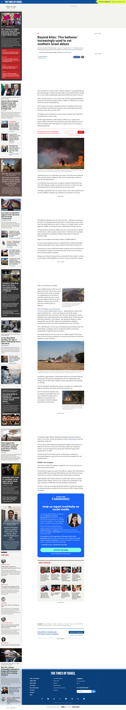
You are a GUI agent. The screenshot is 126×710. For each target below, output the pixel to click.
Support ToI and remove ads (118, 1)
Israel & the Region (47, 623)
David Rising (18, 238)
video (31, 694)
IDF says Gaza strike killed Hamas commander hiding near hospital (10, 53)
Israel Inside (33, 683)
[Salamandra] (75, 706)
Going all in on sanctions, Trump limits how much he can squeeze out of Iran (13, 243)
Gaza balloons (60, 623)
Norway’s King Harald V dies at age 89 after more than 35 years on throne (65, 595)
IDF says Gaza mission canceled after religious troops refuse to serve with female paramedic (44, 577)
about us (55, 683)
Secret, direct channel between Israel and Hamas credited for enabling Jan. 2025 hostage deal (76, 577)
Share (77, 57)
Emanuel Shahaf (4, 584)
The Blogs (32, 690)
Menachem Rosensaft (5, 564)
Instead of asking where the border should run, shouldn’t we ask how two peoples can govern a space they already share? (10, 592)
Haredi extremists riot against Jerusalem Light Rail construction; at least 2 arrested (10, 312)
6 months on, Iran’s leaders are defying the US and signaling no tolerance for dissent (14, 234)
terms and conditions (58, 678)
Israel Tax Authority (57, 625)
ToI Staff (4, 110)
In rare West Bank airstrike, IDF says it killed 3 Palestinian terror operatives (11, 341)
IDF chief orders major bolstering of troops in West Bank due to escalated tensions (14, 359)
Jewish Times (33, 680)
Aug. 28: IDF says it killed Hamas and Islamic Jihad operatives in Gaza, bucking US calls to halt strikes (14, 126)
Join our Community (105, 2)
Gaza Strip (66, 623)
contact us (55, 690)
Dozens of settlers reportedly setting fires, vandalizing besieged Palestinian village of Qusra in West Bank (10, 75)
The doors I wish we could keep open (10, 605)
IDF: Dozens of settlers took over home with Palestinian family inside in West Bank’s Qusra (10, 32)
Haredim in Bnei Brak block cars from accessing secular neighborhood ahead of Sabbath (10, 287)
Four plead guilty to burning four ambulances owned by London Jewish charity (10, 398)
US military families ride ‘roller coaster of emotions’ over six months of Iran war (15, 252)
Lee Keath (12, 238)
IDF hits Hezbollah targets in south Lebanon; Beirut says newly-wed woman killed (9, 498)
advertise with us (57, 685)
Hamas (71, 623)
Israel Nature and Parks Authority (45, 625)
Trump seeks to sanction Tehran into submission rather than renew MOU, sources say (44, 595)
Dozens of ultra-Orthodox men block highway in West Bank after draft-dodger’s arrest (10, 305)
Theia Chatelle (11, 539)
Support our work (61, 550)
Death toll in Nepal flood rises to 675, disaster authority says (10, 67)
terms (79, 134)
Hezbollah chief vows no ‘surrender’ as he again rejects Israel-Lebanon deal (10, 480)
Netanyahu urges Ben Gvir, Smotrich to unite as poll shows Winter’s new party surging (55, 577)
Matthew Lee (12, 265)
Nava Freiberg (10, 247)
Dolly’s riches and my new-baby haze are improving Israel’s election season (10, 626)
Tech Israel (32, 685)
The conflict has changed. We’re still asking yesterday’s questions (10, 587)
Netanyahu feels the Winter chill (55, 594)
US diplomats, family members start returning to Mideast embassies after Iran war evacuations (14, 261)
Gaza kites (54, 623)
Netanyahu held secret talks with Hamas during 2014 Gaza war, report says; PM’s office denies (14, 149)
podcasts (32, 692)
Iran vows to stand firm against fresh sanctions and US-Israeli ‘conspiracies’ (10, 216)
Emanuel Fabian (11, 185)
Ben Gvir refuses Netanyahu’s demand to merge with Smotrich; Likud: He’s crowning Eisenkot (65, 577)
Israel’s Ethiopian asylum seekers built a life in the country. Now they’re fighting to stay (11, 532)
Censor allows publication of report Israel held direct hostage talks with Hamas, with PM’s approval (14, 138)
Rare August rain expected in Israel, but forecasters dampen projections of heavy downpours (9, 447)
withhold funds (72, 439)
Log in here (80, 635)
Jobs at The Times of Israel (59, 687)
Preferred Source (67, 52)
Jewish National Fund (78, 623)
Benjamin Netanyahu (66, 625)
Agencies (4, 220)
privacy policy (56, 680)
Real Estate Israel (34, 687)
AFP (4, 403)
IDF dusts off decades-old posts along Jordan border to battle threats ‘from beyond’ (11, 181)
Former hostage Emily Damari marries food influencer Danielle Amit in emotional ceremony (76, 595)
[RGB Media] (64, 707)
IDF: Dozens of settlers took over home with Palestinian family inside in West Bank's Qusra (10, 60)
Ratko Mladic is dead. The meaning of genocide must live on (10, 567)
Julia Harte (12, 255)
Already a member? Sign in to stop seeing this (61, 553)
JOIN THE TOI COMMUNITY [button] (76, 632)
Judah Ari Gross (43, 56)
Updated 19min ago (10, 26)
